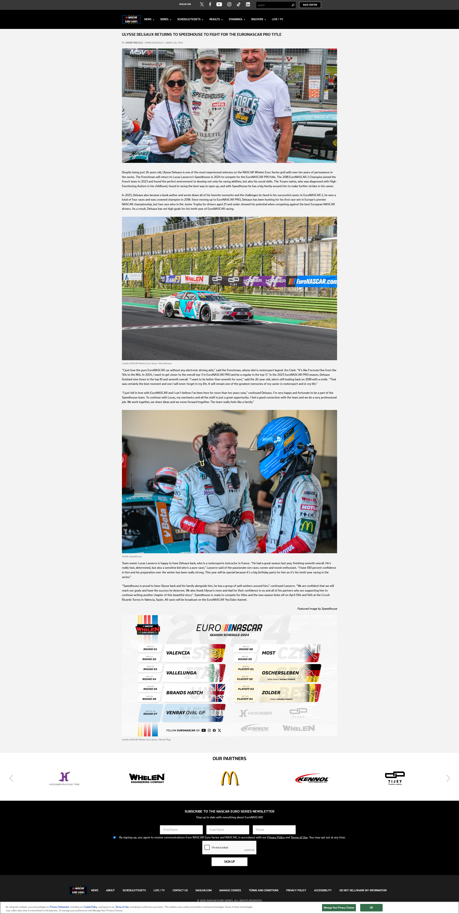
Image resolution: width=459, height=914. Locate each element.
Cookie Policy (90, 907)
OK (371, 907)
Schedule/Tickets (188, 19)
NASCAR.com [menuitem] (204, 890)
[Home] (131, 19)
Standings (235, 19)
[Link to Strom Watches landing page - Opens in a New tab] (395, 778)
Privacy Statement (59, 907)
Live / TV (277, 19)
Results (214, 19)
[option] (64, 778)
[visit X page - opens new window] (202, 4)
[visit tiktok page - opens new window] (238, 4)
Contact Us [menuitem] (180, 890)
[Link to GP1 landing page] (312, 778)
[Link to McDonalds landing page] (64, 778)
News (147, 19)
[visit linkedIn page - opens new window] (248, 4)
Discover (257, 19)
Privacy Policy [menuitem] (296, 890)
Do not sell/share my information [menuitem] (363, 890)
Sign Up (229, 861)
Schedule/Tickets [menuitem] (134, 890)
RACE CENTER (310, 5)
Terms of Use (299, 837)
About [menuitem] (110, 890)
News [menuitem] (94, 890)
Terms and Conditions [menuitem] (263, 890)
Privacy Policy (276, 837)
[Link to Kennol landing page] (147, 778)
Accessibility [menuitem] (323, 890)
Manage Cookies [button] (230, 890)
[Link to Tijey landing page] (229, 778)
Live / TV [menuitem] (159, 890)
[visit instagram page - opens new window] (229, 4)
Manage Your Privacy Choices (339, 907)
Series (164, 19)
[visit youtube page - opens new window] (219, 4)
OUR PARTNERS (229, 758)
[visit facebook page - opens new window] (210, 4)
